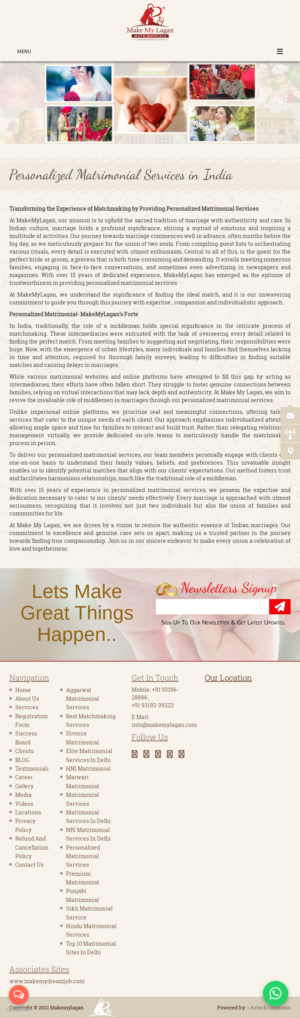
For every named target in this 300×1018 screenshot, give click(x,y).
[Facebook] (137, 754)
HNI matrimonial (88, 768)
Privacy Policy (25, 825)
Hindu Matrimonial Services (91, 930)
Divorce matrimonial (82, 738)
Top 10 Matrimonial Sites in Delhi (91, 948)
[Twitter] (149, 754)
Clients (24, 751)
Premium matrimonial (82, 878)
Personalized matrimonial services (83, 856)
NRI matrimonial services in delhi (88, 834)
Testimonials (31, 768)
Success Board (26, 738)
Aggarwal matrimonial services (82, 698)
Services (26, 707)
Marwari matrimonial (82, 781)
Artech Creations (270, 1007)
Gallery (24, 786)
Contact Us (29, 864)
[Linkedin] (173, 754)
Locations (28, 812)
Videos (24, 803)
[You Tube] (161, 754)
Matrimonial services (82, 799)
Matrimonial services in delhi (88, 817)
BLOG (22, 760)
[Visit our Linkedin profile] (294, 390)
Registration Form (31, 720)
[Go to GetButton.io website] (18, 1010)
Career (24, 777)
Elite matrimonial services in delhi (89, 755)
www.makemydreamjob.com (46, 981)
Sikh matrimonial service (89, 913)
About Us (27, 698)
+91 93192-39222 (153, 705)
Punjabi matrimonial (82, 895)
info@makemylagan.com (164, 724)
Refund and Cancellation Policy (31, 847)
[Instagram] (184, 754)
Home (23, 690)
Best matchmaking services (91, 720)
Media (23, 794)
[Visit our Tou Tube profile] (294, 404)
